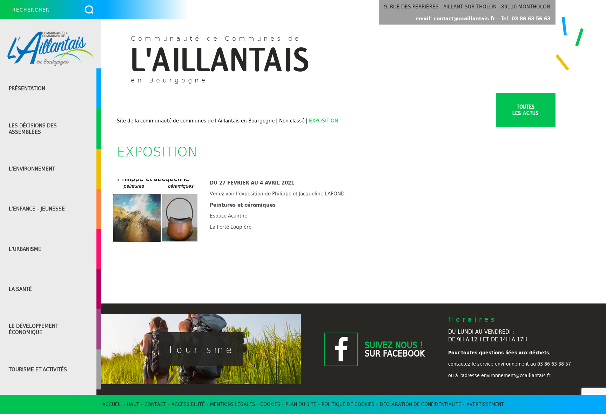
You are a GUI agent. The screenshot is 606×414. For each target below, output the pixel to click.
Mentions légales (232, 404)
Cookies (270, 404)
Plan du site (300, 404)
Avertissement (485, 404)
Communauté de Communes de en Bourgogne (220, 58)
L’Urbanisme (25, 249)
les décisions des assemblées (33, 128)
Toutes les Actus (525, 110)
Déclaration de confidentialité (420, 404)
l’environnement (32, 169)
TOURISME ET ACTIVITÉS (38, 369)
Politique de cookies (348, 404)
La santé (20, 289)
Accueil (112, 404)
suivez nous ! (395, 349)
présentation (27, 88)
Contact (155, 404)
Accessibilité (188, 404)
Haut (133, 404)
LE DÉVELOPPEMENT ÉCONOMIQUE (33, 329)
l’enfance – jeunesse (37, 209)
